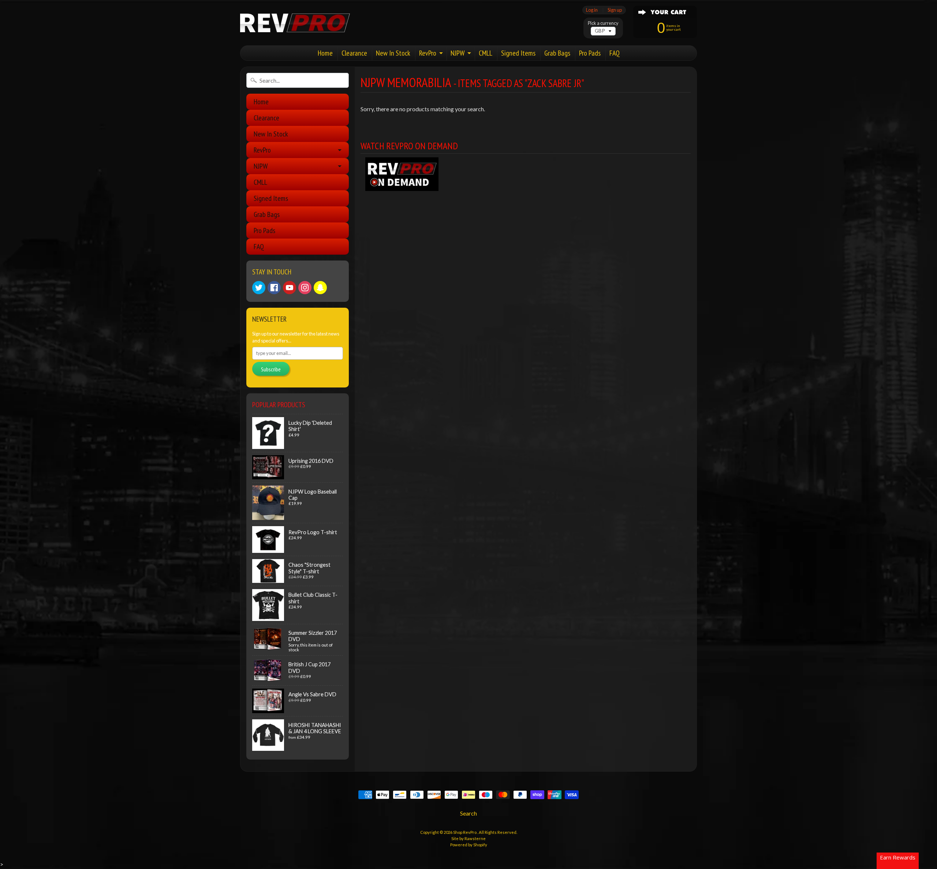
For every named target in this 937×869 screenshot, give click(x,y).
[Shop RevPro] (295, 23)
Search (468, 813)
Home (325, 53)
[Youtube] (289, 287)
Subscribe (271, 369)
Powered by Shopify (468, 844)
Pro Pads (590, 53)
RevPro (427, 53)
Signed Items (518, 53)
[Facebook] (274, 287)
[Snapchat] (320, 287)
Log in (592, 10)
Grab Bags (557, 53)
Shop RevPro (465, 832)
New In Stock (393, 53)
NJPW (457, 53)
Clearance (354, 53)
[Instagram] (304, 287)
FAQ (614, 53)
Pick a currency (603, 23)
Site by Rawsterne (468, 838)
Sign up (615, 10)
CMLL (485, 53)
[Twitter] (258, 287)
